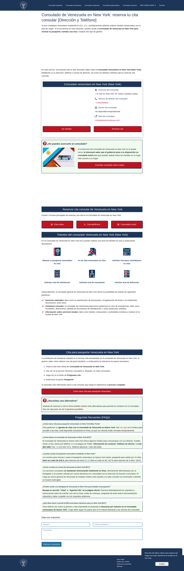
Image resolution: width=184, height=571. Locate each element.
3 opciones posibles (74, 409)
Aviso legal (120, 559)
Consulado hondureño (92, 5)
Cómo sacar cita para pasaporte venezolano (92, 391)
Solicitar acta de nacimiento (92, 282)
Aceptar (162, 564)
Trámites (162, 5)
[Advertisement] (92, 51)
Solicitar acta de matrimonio (57, 282)
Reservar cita (117, 129)
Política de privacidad (124, 564)
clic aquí (123, 427)
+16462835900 (101, 103)
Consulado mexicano (130, 5)
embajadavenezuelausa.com (107, 120)
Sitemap (119, 566)
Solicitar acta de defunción (127, 282)
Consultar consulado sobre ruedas (109, 165)
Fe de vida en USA (92, 260)
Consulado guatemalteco (111, 5)
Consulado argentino (55, 5)
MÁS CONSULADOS (147, 5)
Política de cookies (123, 561)
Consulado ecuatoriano (73, 5)
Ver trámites (66, 129)
